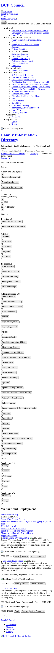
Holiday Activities (19, 49)
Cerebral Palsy (7, 362)
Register (15, 124)
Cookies (9, 627)
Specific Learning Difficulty (12, 388)
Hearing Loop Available (10, 282)
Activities (15, 47)
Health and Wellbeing (20, 63)
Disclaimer (10, 629)
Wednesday (6, 476)
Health (14, 98)
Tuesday (5, 471)
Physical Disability (9, 449)
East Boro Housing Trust (13, 561)
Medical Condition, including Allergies (16, 357)
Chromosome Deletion (10, 347)
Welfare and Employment (22, 61)
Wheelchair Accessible (10, 271)
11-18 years (6, 241)
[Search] (51, 151)
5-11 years (6, 257)
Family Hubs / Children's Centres (25, 44)
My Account (12, 121)
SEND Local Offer (28, 93)
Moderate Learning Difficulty (12, 352)
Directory (34, 153)
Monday (5, 466)
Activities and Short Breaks (23, 91)
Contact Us (13, 116)
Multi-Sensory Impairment (12, 444)
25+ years (6, 252)
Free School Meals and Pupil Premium (17, 531)
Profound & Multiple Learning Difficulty (16, 393)
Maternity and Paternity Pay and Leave (17, 533)
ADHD (4, 332)
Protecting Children (20, 56)
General (27, 31)
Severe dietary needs (10, 433)
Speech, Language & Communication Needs (19, 408)
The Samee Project (10, 588)
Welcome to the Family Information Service (30, 30)
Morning (5, 501)
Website (25, 556)
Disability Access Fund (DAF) (13, 528)
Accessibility (11, 624)
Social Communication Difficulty (14, 342)
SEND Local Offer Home (22, 75)
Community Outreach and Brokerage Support (30, 33)
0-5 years (5, 236)
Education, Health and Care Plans (25, 96)
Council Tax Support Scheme (13, 519)
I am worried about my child (23, 77)
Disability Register (19, 112)
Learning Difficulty (9, 337)
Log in (14, 122)
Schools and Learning (21, 58)
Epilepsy (5, 423)
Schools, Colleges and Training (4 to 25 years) (31, 87)
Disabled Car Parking (10, 277)
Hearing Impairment (9, 327)
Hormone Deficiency (9, 378)
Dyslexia (5, 383)
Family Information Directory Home (27, 40)
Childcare (16, 42)
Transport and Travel (20, 94)
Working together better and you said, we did (30, 82)
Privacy (9, 632)
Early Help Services (20, 54)
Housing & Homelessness (12, 187)
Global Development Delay (12, 302)
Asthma (5, 317)
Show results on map (9, 514)
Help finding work (8, 526)
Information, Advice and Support (25, 108)
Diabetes (5, 428)
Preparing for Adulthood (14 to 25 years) (28, 89)
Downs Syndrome (8, 373)
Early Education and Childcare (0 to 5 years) (30, 84)
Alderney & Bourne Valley (11, 222)
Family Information (9, 620)
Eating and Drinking (9, 367)
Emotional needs (8, 296)
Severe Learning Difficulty (12, 307)
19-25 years (6, 246)
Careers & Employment (11, 177)
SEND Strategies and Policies (24, 80)
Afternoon (5, 496)
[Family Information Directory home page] (16, 636)
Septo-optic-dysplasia (10, 322)
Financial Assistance (10, 182)
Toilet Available (8, 266)
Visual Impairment (9, 454)
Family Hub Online (17, 69)
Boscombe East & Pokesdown (13, 227)
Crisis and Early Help (20, 105)
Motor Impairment (8, 312)
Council (13, 5)
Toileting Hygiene (8, 403)
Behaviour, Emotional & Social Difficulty (17, 438)
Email (17, 556)
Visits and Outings (9, 287)
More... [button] (4, 458)
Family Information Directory (24, 51)
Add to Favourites (37, 556)
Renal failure (7, 418)
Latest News (17, 35)
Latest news (16, 66)
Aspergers (6, 413)
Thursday (5, 481)
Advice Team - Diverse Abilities (15, 538)
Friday (4, 486)
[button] (27, 163)
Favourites (5, 158)
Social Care (16, 103)
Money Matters (18, 101)
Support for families (9, 535)
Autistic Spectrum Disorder (12, 398)
